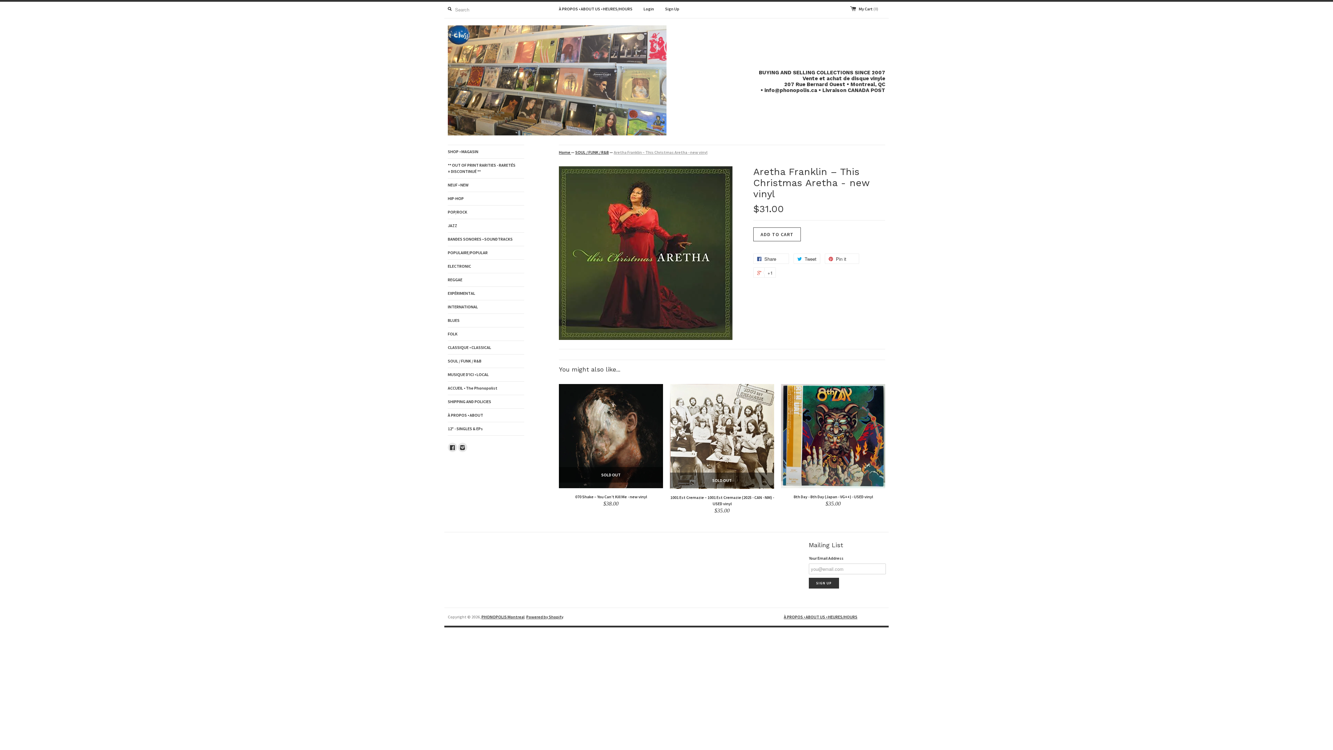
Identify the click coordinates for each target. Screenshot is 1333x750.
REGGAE (455, 279)
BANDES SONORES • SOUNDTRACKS (480, 239)
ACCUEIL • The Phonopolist (472, 388)
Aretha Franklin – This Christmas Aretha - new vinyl (660, 152)
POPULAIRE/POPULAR (468, 252)
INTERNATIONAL (463, 306)
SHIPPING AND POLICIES (469, 401)
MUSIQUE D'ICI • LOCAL (468, 374)
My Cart (868, 8)
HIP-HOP (456, 198)
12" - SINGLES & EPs (465, 428)
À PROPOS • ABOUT (465, 415)
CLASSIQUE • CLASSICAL (469, 347)
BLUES (454, 320)
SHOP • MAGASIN (463, 151)
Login (649, 8)
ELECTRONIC (459, 266)
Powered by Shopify (544, 616)
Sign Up (672, 8)
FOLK (453, 333)
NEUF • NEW (458, 185)
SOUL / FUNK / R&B (464, 361)
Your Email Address (826, 558)
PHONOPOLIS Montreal (503, 616)
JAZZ (452, 225)
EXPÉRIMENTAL (461, 293)
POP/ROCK (457, 212)
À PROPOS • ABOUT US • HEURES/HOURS (595, 8)
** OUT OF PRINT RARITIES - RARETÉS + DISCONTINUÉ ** (481, 168)
